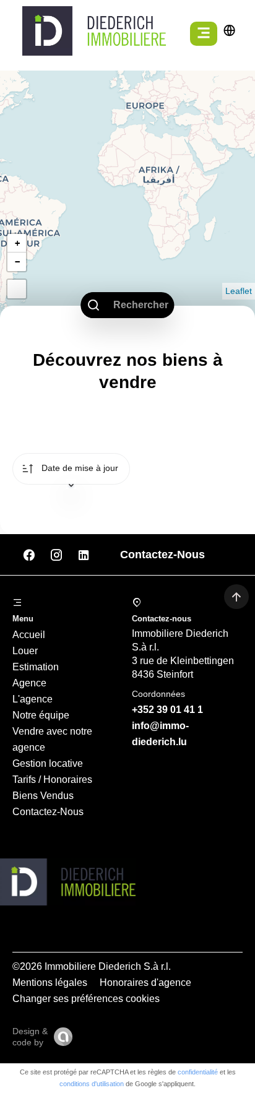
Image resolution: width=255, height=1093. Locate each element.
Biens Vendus (43, 795)
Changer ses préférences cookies (86, 998)
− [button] (17, 262)
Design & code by (30, 1036)
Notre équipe (40, 715)
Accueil (28, 634)
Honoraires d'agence (145, 982)
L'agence (32, 699)
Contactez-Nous (48, 811)
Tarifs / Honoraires (52, 779)
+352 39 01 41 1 (167, 709)
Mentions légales (49, 982)
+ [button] (17, 243)
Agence (29, 683)
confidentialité (198, 1072)
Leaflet (238, 291)
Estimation (35, 667)
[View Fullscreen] (16, 289)
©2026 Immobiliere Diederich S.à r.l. (91, 966)
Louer (25, 651)
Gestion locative (47, 763)
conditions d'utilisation (91, 1083)
